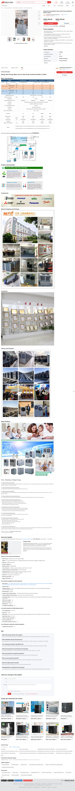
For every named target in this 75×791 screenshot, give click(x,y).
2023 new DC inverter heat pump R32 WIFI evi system (28, 751)
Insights (60, 783)
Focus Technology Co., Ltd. (30, 787)
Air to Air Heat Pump (45, 583)
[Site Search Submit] (49, 2)
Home (2, 7)
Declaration (49, 787)
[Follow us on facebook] (65, 780)
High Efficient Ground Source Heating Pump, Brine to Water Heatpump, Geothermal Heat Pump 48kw (52, 716)
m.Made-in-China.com (40, 785)
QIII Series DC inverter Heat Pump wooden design (64, 751)
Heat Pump (39, 583)
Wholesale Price (44, 783)
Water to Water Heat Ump (22, 583)
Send (9, 693)
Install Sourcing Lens (28, 780)
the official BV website (26, 539)
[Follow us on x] (67, 780)
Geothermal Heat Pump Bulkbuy (26, 775)
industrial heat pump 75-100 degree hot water (63, 753)
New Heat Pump (68, 772)
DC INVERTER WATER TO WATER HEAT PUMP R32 (46, 749)
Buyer (49, 5)
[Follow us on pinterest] (71, 780)
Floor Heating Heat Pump (32, 583)
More (2, 777)
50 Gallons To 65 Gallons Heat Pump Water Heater (53, 764)
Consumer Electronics (8, 7)
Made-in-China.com (33, 785)
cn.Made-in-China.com (48, 785)
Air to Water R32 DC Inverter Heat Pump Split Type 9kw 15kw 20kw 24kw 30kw (22, 716)
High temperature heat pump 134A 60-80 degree (46, 753)
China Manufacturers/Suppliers (28, 783)
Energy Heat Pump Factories (59, 772)
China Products (20, 783)
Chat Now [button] (67, 23)
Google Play (10, 780)
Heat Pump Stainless (15, 775)
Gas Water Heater (24, 764)
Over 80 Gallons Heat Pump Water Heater (36, 764)
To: (6, 681)
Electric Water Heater (5, 764)
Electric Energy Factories (6, 772)
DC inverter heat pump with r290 (61, 749)
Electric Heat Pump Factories (47, 772)
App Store (4, 780)
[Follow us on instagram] (68, 780)
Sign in (73, 2)
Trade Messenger (18, 780)
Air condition (3, 749)
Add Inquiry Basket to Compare (22, 43)
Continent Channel (50, 783)
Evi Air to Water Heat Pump (31, 584)
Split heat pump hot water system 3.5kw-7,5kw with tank (47, 751)
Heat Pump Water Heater (28, 7)
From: (6, 678)
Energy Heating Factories (24, 772)
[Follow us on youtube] (70, 780)
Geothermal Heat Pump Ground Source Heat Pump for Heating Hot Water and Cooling (66, 716)
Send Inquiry (50, 23)
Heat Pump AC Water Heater (20, 584)
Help (54, 5)
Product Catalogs (17, 746)
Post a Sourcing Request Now (31, 693)
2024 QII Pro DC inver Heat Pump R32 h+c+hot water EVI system (12, 751)
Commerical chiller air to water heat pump (8, 753)
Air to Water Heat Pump (13, 583)
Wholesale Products (37, 783)
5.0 (61, 69)
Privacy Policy (54, 787)
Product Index (56, 783)
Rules (73, 5)
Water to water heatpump (23, 749)
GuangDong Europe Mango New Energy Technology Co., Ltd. (53, 14)
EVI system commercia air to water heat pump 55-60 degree (29, 753)
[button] (46, 2)
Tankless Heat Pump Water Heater (8, 767)
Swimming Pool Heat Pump (10, 584)
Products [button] (18, 2)
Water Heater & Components (18, 7)
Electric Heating (15, 772)
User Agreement (43, 787)
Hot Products (15, 783)
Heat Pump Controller (5, 775)
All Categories (5, 5)
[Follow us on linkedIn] (73, 780)
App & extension (60, 5)
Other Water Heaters (14, 764)
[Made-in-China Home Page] (7, 2)
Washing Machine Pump (35, 772)
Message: (5, 684)
